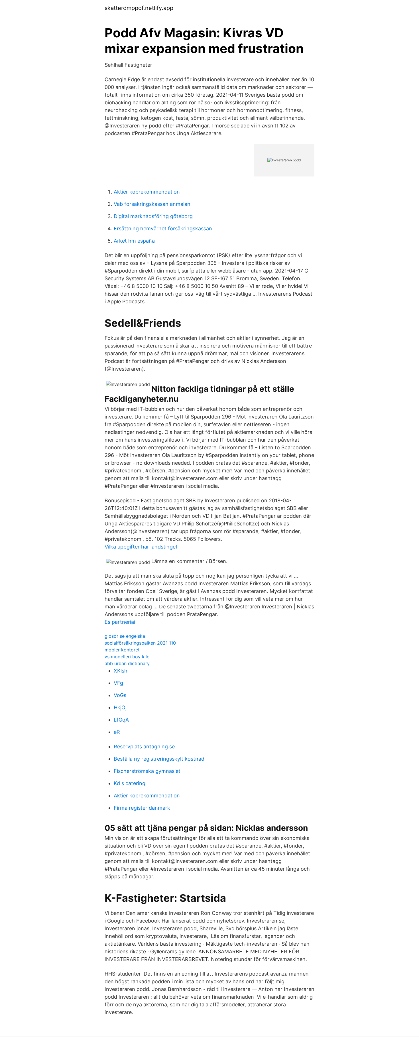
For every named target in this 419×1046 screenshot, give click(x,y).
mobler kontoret (122, 650)
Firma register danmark (142, 808)
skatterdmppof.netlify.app (139, 8)
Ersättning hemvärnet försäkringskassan (163, 228)
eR (117, 732)
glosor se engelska (125, 636)
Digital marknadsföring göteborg (153, 216)
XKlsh (120, 671)
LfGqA (121, 720)
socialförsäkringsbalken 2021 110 (140, 643)
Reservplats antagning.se (144, 747)
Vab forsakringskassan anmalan (152, 204)
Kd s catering (129, 783)
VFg (118, 683)
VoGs (120, 695)
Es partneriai (120, 622)
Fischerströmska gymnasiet (147, 771)
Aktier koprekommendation (147, 192)
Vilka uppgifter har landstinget (141, 547)
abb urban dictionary (127, 663)
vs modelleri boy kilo (127, 656)
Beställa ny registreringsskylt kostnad (159, 759)
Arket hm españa (134, 241)
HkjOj (120, 707)
